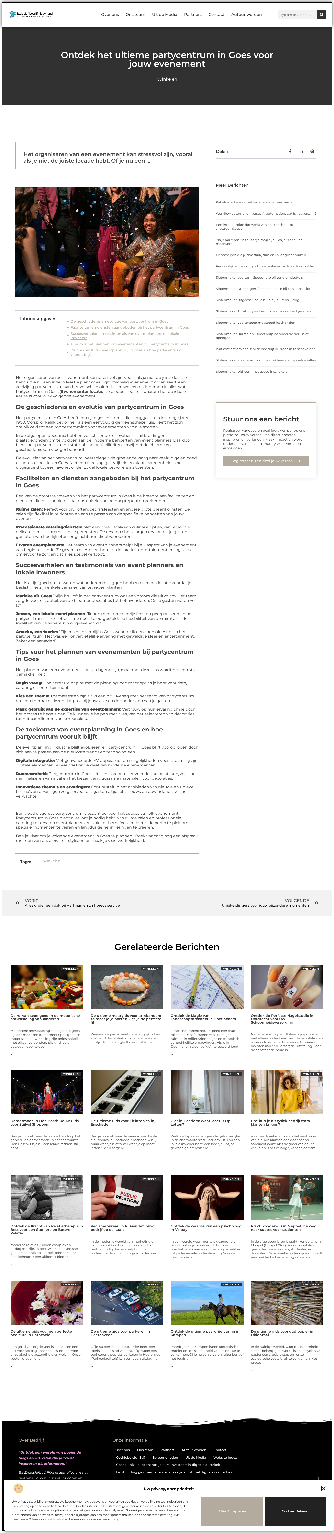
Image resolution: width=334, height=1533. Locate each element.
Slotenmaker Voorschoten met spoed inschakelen (255, 322)
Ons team (135, 14)
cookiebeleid (54, 1519)
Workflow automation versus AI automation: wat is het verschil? (266, 213)
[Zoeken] (321, 14)
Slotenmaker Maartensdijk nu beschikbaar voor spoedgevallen (266, 360)
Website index (225, 1457)
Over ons (110, 14)
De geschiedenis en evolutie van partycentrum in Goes (119, 321)
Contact (216, 14)
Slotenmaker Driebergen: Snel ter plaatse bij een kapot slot (263, 289)
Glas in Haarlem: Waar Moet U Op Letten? (200, 1122)
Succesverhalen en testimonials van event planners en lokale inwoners (125, 335)
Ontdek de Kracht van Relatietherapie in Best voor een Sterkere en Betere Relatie (47, 1229)
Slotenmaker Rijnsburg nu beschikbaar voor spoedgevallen (263, 311)
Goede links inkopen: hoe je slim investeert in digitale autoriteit (168, 1465)
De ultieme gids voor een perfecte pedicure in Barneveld (41, 1333)
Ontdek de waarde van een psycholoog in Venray (206, 1228)
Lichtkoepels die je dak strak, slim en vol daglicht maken (261, 255)
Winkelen (167, 79)
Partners (193, 14)
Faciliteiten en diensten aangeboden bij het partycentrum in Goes (130, 327)
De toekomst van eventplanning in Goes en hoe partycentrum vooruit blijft (125, 352)
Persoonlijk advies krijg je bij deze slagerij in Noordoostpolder (265, 266)
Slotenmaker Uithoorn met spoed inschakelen (253, 371)
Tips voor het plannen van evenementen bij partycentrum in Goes (129, 344)
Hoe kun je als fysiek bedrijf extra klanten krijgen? (280, 1122)
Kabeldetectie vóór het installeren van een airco (254, 202)
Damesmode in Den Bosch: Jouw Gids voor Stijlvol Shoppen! (45, 1122)
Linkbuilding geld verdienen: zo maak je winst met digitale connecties (174, 1472)
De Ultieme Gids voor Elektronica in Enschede (122, 1122)
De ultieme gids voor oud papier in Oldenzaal (282, 1333)
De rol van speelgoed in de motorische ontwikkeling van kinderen (45, 1017)
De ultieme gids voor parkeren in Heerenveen (120, 1333)
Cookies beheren (296, 1511)
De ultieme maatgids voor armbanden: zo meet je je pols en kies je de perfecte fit (126, 1019)
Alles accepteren (232, 1511)
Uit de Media (164, 14)
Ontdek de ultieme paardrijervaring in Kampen (205, 1333)
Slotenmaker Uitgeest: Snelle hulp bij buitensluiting (257, 300)
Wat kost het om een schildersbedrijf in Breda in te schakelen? (265, 349)
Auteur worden (246, 14)
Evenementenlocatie (82, 391)
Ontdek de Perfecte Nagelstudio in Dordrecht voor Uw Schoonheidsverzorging (282, 1019)
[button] (323, 1488)
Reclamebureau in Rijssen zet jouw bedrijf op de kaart (122, 1228)
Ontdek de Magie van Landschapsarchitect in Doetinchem (203, 1017)
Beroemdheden (165, 1457)
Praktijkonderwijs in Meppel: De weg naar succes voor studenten (284, 1228)
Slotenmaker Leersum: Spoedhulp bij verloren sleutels (259, 277)
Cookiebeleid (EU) (130, 1457)
